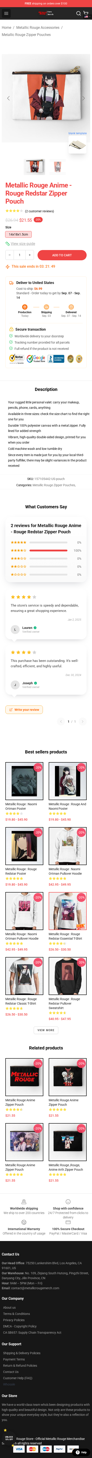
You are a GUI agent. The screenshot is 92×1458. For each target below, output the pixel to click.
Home (6, 27)
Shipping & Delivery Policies (21, 1353)
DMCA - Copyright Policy (20, 1326)
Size (8, 227)
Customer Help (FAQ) (17, 1378)
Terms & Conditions (16, 1314)
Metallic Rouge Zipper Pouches (26, 35)
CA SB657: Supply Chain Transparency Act (32, 1332)
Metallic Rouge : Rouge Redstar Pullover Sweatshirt (64, 1003)
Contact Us (11, 1372)
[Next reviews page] (83, 722)
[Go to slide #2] (57, 167)
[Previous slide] (8, 98)
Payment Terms (14, 1359)
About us (9, 1307)
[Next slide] (83, 98)
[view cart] (85, 13)
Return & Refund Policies (20, 1365)
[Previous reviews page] (61, 722)
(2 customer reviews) (39, 211)
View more (46, 1030)
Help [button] (84, 1452)
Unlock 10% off (9, 1438)
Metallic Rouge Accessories (37, 27)
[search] (78, 13)
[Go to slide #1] (34, 167)
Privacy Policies (14, 1320)
